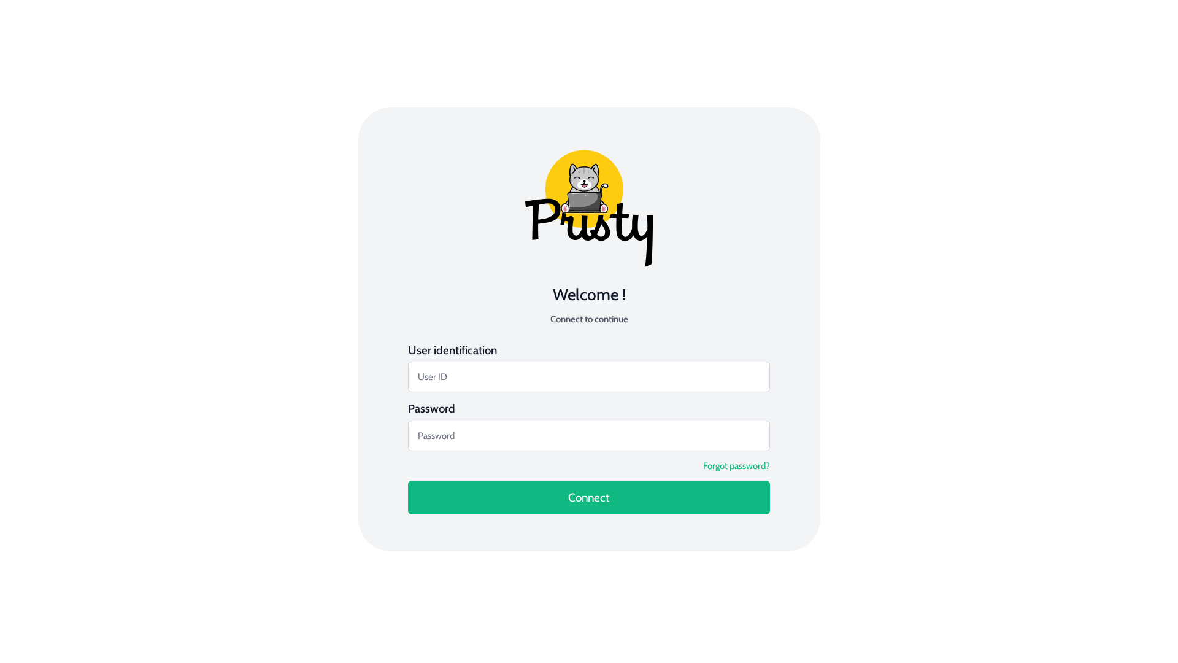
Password (431, 408)
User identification (452, 350)
